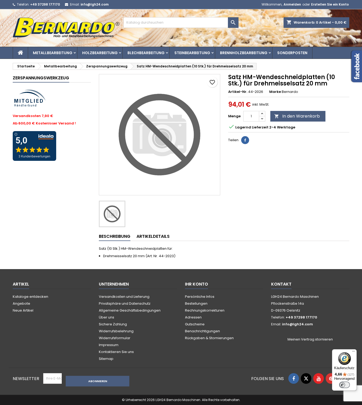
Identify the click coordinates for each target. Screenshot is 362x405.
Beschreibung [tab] (114, 236)
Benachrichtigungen (202, 331)
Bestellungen (196, 303)
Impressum (108, 344)
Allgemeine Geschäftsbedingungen (130, 310)
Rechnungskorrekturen (204, 310)
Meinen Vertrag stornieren (310, 339)
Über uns (106, 317)
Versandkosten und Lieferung (124, 296)
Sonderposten (292, 52)
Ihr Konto (196, 284)
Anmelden (292, 4)
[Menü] (353, 352)
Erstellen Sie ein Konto (330, 4)
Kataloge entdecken (30, 296)
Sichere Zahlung (113, 324)
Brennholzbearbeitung (243, 52)
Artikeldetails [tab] (153, 236)
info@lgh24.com (95, 4)
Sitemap (106, 358)
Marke (275, 91)
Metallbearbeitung (52, 52)
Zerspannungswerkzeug (41, 78)
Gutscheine (195, 324)
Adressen (193, 317)
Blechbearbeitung (146, 52)
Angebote (21, 303)
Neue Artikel (23, 310)
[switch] (344, 385)
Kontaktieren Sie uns (116, 351)
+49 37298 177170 (45, 4)
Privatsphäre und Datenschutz (125, 303)
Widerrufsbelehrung (116, 331)
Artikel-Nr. (237, 91)
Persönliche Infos (199, 296)
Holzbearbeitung (100, 52)
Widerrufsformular (114, 338)
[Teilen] (245, 140)
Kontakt (281, 284)
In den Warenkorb (297, 116)
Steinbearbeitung (192, 52)
